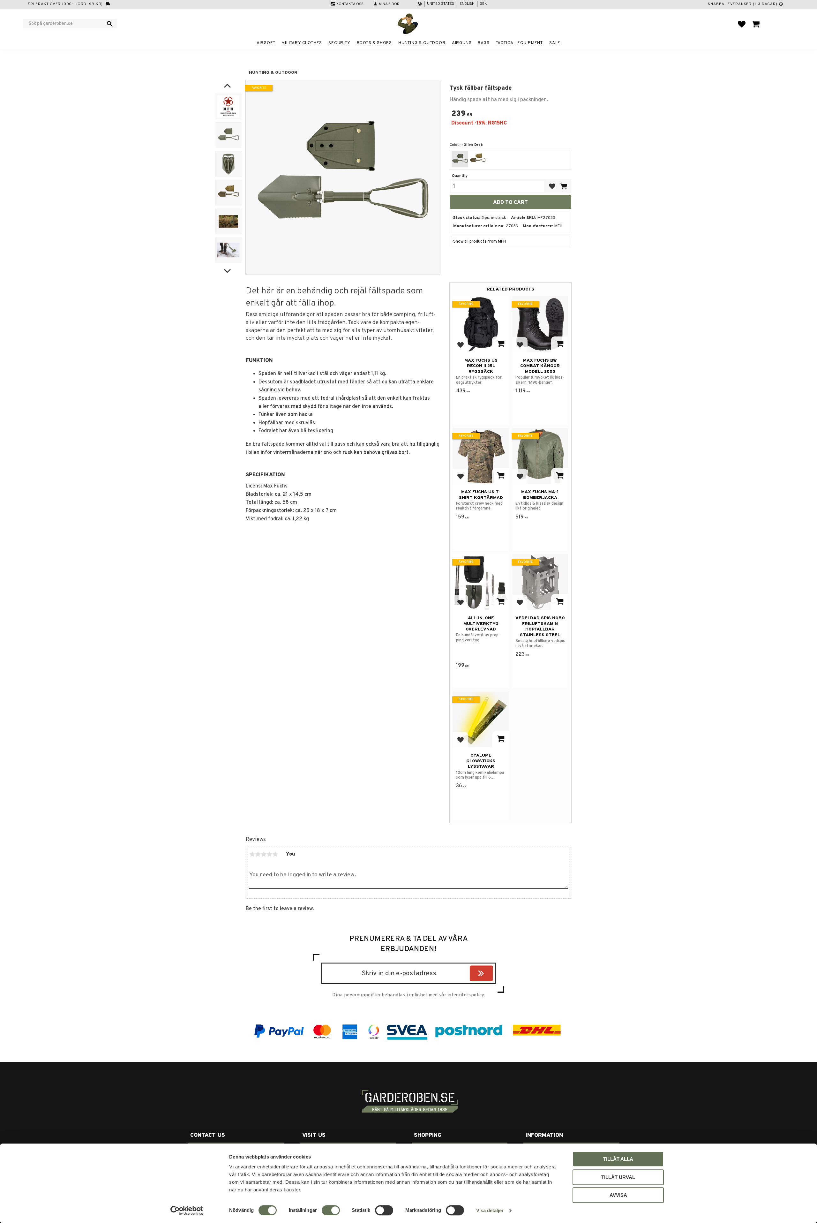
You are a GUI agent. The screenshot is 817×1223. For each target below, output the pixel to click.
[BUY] (563, 186)
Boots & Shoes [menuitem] (374, 43)
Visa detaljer (490, 1210)
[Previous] (227, 86)
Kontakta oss (350, 4)
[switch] (331, 1210)
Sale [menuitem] (554, 43)
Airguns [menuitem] (462, 43)
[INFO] (500, 344)
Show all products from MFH (479, 241)
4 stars (269, 854)
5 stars (275, 854)
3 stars (263, 854)
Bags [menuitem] (483, 43)
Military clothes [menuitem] (301, 43)
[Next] (227, 270)
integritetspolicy (465, 995)
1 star (252, 854)
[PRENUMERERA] (491, 974)
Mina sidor (389, 4)
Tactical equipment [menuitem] (519, 43)
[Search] (110, 23)
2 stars (258, 854)
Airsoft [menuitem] (266, 43)
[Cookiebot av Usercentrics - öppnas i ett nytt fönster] (187, 1210)
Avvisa (618, 1195)
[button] (742, 24)
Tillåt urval (618, 1177)
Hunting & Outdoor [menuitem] (422, 43)
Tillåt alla (618, 1159)
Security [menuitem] (339, 43)
